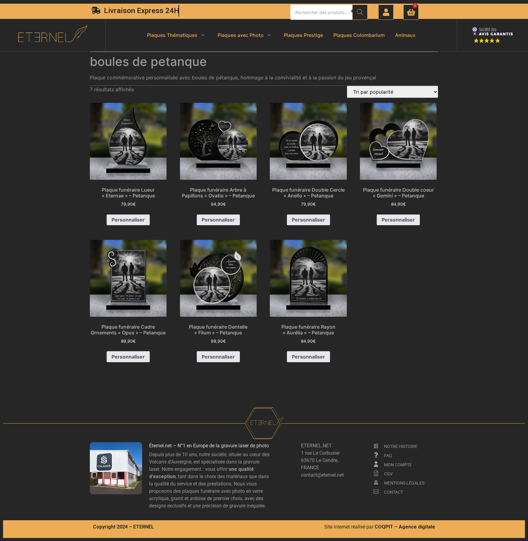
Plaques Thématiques (172, 35)
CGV (388, 473)
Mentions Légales (404, 483)
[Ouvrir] (203, 35)
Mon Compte (398, 464)
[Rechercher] (360, 12)
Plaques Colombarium (359, 35)
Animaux (405, 35)
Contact (393, 492)
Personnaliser (128, 220)
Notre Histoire (400, 446)
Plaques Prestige (303, 35)
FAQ (388, 455)
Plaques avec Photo (241, 35)
